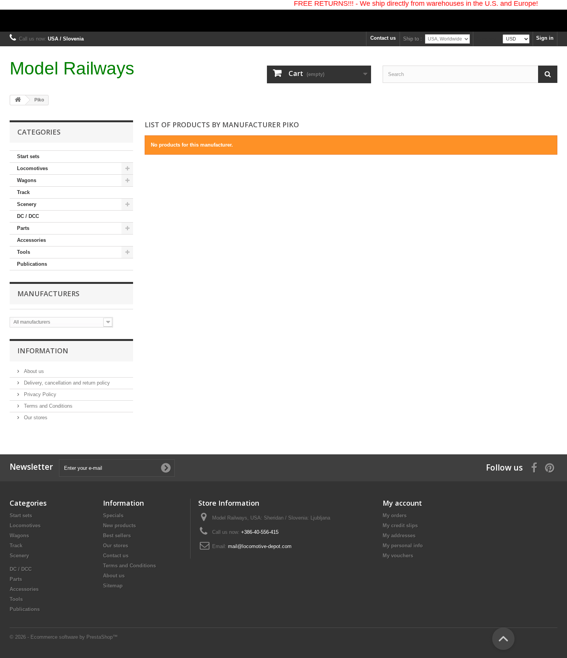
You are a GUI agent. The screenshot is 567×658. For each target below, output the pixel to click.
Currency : (488, 39)
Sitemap (113, 586)
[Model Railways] (283, 16)
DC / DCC (28, 216)
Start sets (28, 156)
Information (42, 350)
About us (33, 371)
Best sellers (117, 535)
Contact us (383, 38)
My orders (395, 515)
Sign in (545, 38)
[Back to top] (503, 639)
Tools (23, 252)
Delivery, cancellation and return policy (66, 383)
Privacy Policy (39, 394)
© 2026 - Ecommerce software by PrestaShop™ (64, 637)
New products (119, 525)
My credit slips (400, 525)
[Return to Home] (17, 100)
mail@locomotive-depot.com (260, 546)
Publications (32, 264)
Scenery (26, 204)
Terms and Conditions (47, 406)
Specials (113, 515)
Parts (23, 228)
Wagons (26, 180)
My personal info (403, 545)
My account (402, 503)
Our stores (34, 417)
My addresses (399, 535)
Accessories (31, 240)
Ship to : (412, 38)
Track (23, 192)
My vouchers (398, 555)
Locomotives (32, 168)
